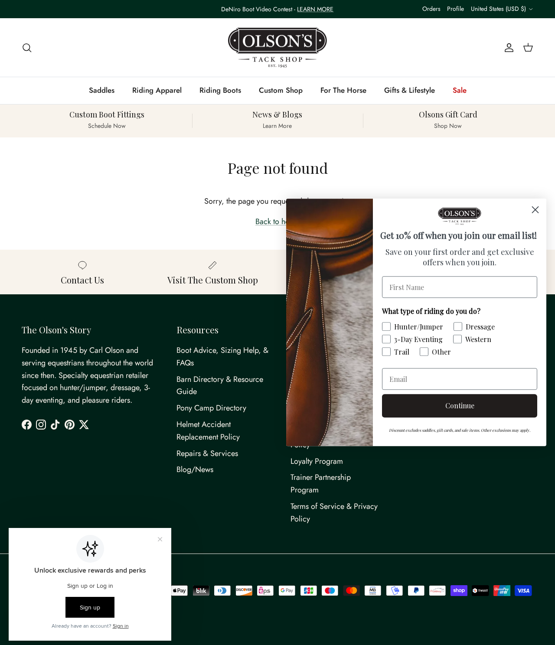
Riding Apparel (157, 90)
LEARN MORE (315, 9)
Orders (431, 8)
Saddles (101, 90)
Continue (459, 405)
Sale (460, 90)
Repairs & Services (207, 453)
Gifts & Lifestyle (409, 90)
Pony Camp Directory (211, 408)
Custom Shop (281, 90)
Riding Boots (220, 90)
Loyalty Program (317, 461)
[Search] (27, 47)
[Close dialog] (535, 209)
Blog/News (194, 469)
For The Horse (343, 90)
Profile (455, 8)
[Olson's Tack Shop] (277, 47)
